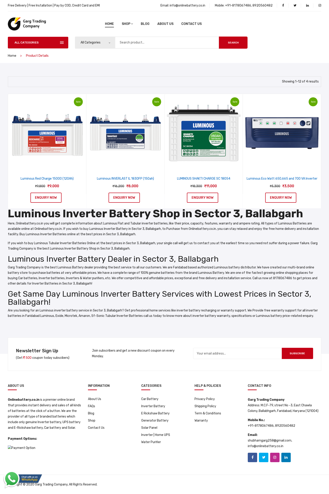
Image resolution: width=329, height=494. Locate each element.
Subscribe (297, 353)
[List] (21, 81)
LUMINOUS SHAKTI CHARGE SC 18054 (203, 179)
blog (145, 24)
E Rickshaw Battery (155, 413)
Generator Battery (155, 420)
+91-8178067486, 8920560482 (249, 5)
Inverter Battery (153, 406)
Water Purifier (151, 442)
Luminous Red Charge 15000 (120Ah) (47, 179)
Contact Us (191, 24)
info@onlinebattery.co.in (187, 5)
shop (126, 24)
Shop (91, 420)
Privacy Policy (204, 399)
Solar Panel (149, 428)
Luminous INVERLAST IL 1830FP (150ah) (125, 179)
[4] (13, 80)
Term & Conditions (207, 413)
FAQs (91, 406)
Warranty (201, 420)
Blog (91, 413)
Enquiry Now (46, 198)
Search (233, 42)
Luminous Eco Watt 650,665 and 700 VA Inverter (282, 179)
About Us (165, 24)
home (109, 24)
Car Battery (149, 399)
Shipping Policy (205, 406)
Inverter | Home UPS (155, 435)
